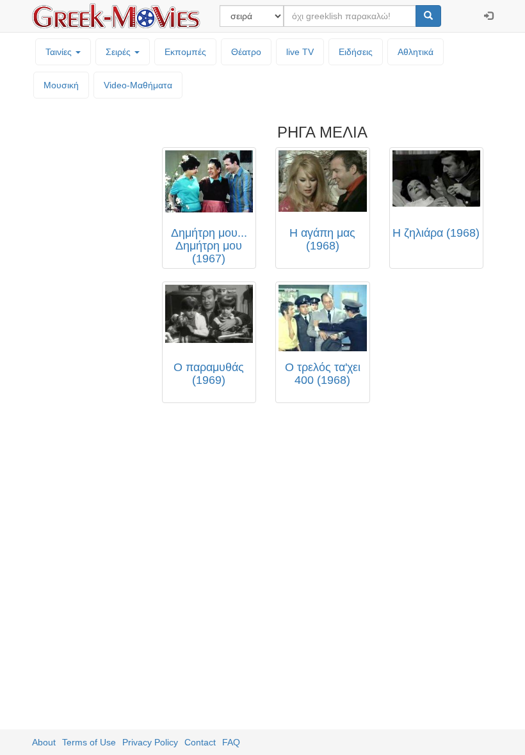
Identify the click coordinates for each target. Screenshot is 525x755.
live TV (300, 52)
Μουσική (61, 85)
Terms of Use (89, 742)
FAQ (231, 742)
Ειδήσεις (356, 52)
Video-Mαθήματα (138, 85)
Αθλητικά (415, 52)
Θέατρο (246, 52)
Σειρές (119, 52)
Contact (200, 742)
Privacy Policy (150, 742)
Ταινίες (59, 52)
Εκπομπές (185, 52)
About (44, 742)
